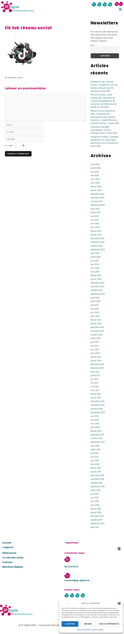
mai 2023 (95, 309)
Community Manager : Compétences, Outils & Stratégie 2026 (101, 130)
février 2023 (96, 320)
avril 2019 (95, 461)
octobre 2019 (96, 438)
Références (9, 552)
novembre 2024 (97, 242)
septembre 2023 (98, 294)
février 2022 (96, 357)
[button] (119, 603)
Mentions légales (12, 566)
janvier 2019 (96, 472)
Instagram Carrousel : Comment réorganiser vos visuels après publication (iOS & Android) (105, 140)
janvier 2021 (96, 398)
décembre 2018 (97, 475)
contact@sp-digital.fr (76, 580)
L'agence (7, 547)
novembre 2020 (98, 405)
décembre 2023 (97, 283)
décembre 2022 (97, 327)
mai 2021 (94, 383)
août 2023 (95, 298)
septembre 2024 (98, 250)
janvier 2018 (96, 512)
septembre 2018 (98, 487)
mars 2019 (95, 464)
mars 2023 (95, 316)
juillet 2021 (95, 375)
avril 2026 (95, 179)
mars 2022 (95, 353)
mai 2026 (95, 175)
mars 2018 (95, 505)
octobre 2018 (96, 483)
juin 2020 (95, 416)
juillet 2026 (96, 168)
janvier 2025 (96, 235)
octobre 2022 (97, 335)
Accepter (70, 624)
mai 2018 (94, 498)
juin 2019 (94, 453)
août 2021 (95, 372)
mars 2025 (95, 227)
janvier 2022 (96, 361)
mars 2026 (95, 183)
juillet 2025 (96, 212)
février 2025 (96, 231)
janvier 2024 (96, 279)
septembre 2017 (98, 524)
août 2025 (95, 209)
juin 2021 (94, 379)
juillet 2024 (96, 257)
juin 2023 (95, 305)
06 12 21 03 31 (71, 566)
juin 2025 (95, 216)
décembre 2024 (97, 238)
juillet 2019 (95, 449)
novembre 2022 (97, 331)
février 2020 (96, 431)
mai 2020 (95, 420)
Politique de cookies (84, 629)
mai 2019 (94, 457)
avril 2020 (95, 424)
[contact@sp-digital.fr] (121, 4)
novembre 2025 (97, 198)
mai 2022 (95, 346)
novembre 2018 (97, 479)
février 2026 (96, 187)
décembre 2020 (98, 401)
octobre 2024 (97, 246)
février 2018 (96, 509)
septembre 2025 (98, 205)
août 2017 (95, 527)
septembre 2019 (98, 442)
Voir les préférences (109, 624)
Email (93, 45)
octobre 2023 (96, 290)
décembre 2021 (97, 364)
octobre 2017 (96, 520)
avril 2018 (95, 501)
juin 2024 (95, 261)
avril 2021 (95, 387)
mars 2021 (95, 390)
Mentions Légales (97, 629)
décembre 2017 (97, 516)
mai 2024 (95, 264)
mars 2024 (95, 272)
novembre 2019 (97, 435)
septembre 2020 (98, 412)
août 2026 (95, 164)
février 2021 (96, 394)
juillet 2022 (96, 338)
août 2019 (95, 446)
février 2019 (96, 468)
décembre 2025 (97, 194)
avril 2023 (95, 313)
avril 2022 (95, 350)
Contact (7, 562)
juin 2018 (94, 494)
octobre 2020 (97, 409)
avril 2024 (95, 268)
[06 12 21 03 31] (117, 4)
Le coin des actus (12, 557)
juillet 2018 (95, 490)
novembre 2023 (97, 287)
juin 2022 (95, 342)
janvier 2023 (96, 324)
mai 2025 (95, 220)
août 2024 (95, 253)
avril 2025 (95, 224)
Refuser (88, 624)
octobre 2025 (97, 201)
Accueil (6, 542)
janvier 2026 (96, 190)
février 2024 (96, 276)
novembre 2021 (97, 368)
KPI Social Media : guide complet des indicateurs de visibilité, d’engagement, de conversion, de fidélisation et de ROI (103, 101)
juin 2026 (95, 172)
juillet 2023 (96, 301)
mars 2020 (95, 427)
